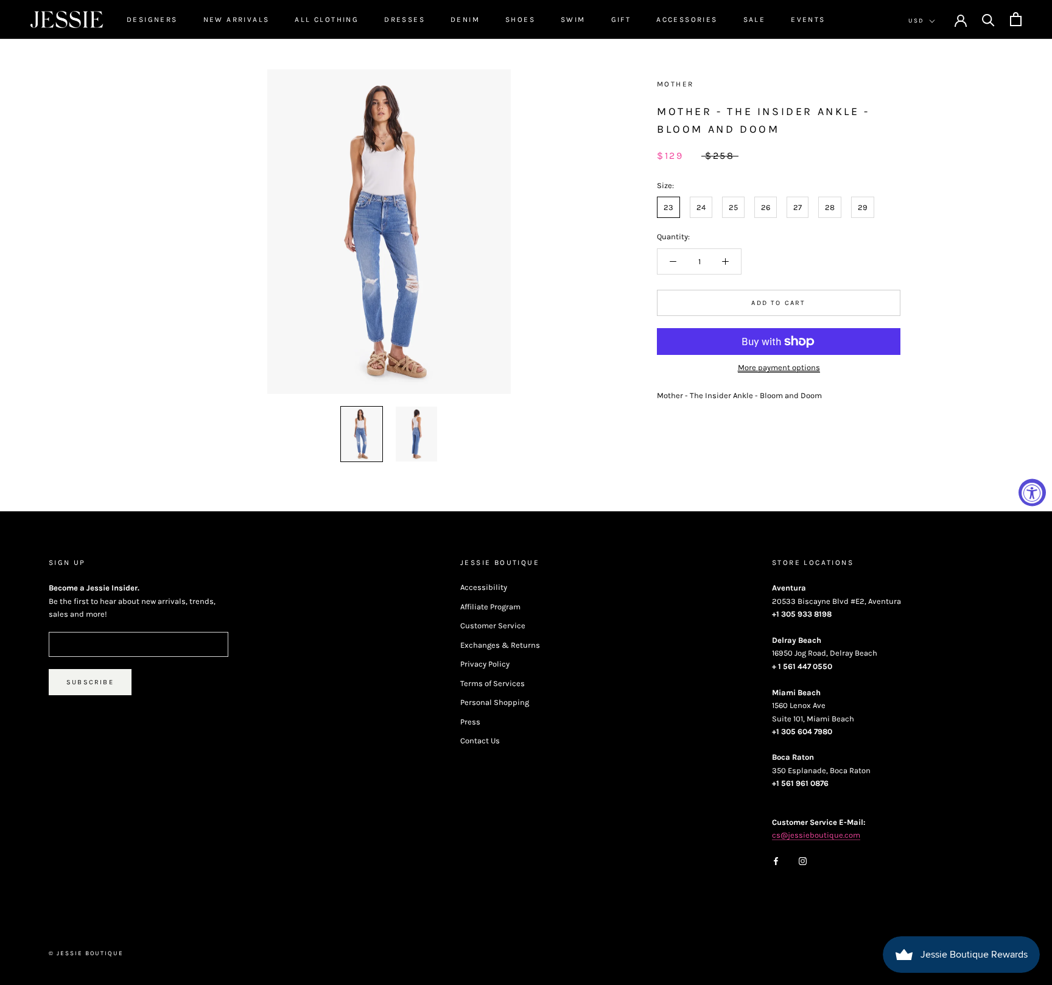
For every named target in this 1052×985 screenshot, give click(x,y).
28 (830, 207)
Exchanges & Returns (500, 645)
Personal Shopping (494, 702)
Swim (573, 19)
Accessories (686, 19)
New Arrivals (236, 19)
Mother (675, 84)
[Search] (988, 19)
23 (668, 207)
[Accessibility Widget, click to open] (1032, 493)
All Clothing (327, 19)
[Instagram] (803, 860)
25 (733, 207)
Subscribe (90, 682)
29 (863, 207)
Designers (152, 19)
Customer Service (492, 625)
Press (470, 721)
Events (808, 19)
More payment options (779, 367)
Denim (465, 19)
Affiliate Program (490, 606)
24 (701, 207)
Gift (621, 19)
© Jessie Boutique (86, 953)
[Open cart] (1016, 19)
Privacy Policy (485, 663)
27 (797, 207)
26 (765, 207)
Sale (754, 19)
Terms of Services (492, 683)
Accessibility (483, 587)
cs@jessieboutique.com (816, 835)
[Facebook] (776, 860)
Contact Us (480, 740)
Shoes (520, 19)
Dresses (404, 19)
